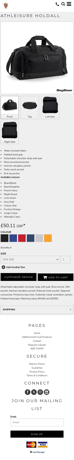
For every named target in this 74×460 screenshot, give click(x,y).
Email (13, 416)
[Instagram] (40, 392)
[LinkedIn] (46, 392)
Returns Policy (37, 363)
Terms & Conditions (37, 375)
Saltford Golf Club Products (37, 337)
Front (10, 116)
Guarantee (37, 367)
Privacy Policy (37, 371)
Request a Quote (37, 344)
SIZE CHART (37, 348)
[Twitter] (34, 392)
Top (30, 116)
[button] (63, 4)
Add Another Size (15, 267)
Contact (37, 340)
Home (37, 333)
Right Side (9, 141)
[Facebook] (27, 392)
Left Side (50, 116)
